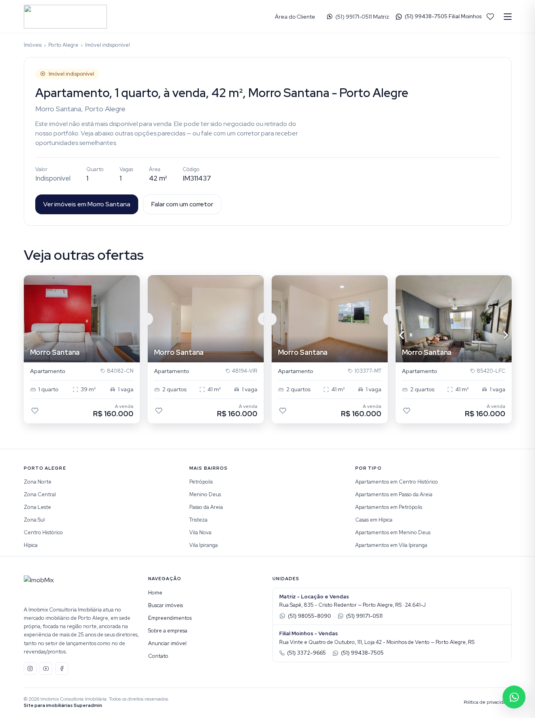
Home (155, 592)
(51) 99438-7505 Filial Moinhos (443, 16)
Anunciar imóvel (167, 643)
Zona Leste (37, 507)
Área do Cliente (295, 16)
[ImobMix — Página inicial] (65, 17)
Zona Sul (34, 519)
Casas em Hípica (373, 519)
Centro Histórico (43, 532)
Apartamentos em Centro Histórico (396, 481)
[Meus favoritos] (490, 17)
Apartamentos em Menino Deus (392, 532)
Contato (158, 656)
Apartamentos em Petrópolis (388, 507)
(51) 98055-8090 (309, 616)
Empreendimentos (170, 618)
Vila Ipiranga (203, 545)
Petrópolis (201, 481)
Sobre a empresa (167, 630)
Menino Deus (205, 494)
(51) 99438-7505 (362, 652)
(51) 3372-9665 (306, 652)
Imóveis (33, 45)
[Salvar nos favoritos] (35, 411)
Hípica (31, 545)
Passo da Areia (206, 507)
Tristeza (198, 519)
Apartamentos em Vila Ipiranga (391, 545)
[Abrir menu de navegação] (508, 17)
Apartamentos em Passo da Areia (393, 494)
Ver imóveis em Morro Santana (86, 204)
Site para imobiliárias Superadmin (63, 705)
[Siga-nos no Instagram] (30, 668)
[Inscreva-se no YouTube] (46, 668)
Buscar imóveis (165, 605)
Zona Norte (37, 481)
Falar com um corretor (182, 204)
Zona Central (40, 494)
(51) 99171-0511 (364, 616)
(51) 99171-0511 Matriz (362, 16)
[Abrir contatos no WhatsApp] (514, 697)
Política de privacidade (488, 702)
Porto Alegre (63, 45)
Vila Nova (200, 532)
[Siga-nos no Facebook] (61, 668)
